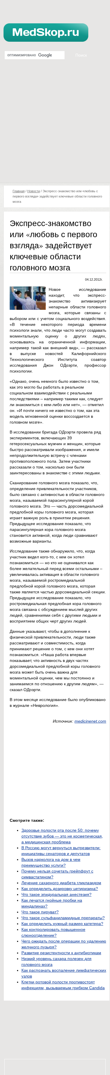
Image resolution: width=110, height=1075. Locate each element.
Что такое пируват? (40, 912)
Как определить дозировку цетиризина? (59, 888)
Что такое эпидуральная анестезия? (56, 894)
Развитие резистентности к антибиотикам (61, 952)
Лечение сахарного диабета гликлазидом (61, 882)
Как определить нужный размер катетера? (62, 923)
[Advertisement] (55, 124)
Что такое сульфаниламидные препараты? (63, 917)
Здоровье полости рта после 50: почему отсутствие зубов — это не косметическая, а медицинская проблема (62, 836)
